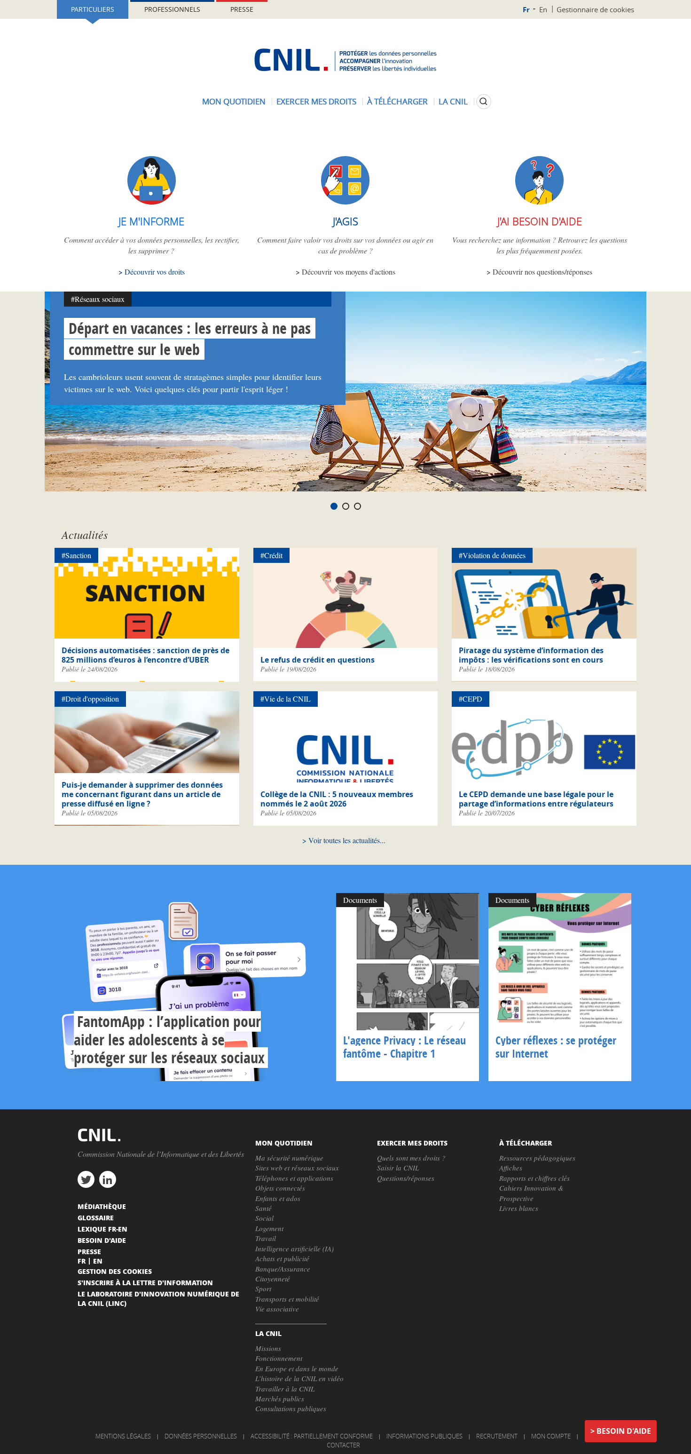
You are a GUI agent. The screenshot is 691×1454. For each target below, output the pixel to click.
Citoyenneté (272, 1278)
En (543, 9)
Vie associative (277, 1308)
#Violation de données (492, 555)
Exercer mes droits (316, 101)
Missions (268, 1348)
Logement (269, 1228)
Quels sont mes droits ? (411, 1157)
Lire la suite (193, 987)
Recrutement (497, 1436)
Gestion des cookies (115, 1271)
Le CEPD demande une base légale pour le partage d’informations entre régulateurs (536, 799)
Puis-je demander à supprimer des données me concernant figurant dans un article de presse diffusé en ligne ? (142, 794)
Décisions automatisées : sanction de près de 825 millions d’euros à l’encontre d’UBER (145, 655)
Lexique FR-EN (102, 1228)
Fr (526, 10)
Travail (265, 1238)
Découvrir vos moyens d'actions (348, 272)
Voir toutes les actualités (344, 840)
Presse (241, 9)
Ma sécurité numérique (289, 1157)
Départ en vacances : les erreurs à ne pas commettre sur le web (190, 339)
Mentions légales (123, 1436)
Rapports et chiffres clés (534, 1178)
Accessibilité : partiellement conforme (312, 1436)
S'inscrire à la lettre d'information (145, 1282)
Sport (263, 1288)
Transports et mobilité (287, 1299)
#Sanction (76, 555)
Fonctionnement (278, 1358)
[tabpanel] (345, 391)
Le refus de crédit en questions (317, 660)
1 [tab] (334, 506)
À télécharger (397, 101)
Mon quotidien (234, 101)
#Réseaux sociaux (98, 299)
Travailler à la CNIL (284, 1388)
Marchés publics (279, 1398)
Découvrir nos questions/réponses (542, 272)
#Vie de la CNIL (285, 698)
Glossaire (96, 1217)
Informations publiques (424, 1436)
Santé (263, 1208)
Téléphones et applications (294, 1178)
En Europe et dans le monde (296, 1368)
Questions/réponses (405, 1178)
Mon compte (551, 1436)
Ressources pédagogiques (537, 1157)
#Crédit (271, 555)
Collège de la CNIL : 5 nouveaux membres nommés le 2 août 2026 (336, 799)
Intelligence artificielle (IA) (294, 1248)
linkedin (107, 1179)
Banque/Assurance (282, 1268)
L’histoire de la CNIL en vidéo (299, 1378)
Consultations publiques (290, 1408)
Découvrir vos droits (155, 272)
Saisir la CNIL (398, 1167)
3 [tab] (357, 506)
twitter (86, 1179)
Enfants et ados (277, 1198)
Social (264, 1218)
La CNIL (453, 101)
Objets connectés (280, 1188)
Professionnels (172, 9)
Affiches (510, 1167)
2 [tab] (345, 506)
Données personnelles (201, 1436)
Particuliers (92, 9)
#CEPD (470, 698)
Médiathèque (102, 1206)
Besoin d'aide (624, 1431)
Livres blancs (518, 1208)
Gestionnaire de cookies (595, 9)
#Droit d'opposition (90, 698)
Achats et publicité (282, 1258)
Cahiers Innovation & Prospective (531, 1192)
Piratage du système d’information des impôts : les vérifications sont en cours (531, 655)
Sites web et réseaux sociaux (297, 1167)
